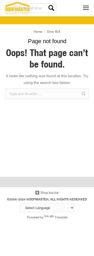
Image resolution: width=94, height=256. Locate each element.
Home (38, 31)
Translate (61, 217)
